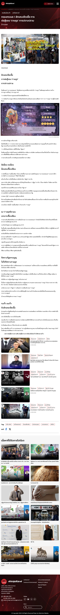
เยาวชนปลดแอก (45, 424)
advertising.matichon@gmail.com (13, 600)
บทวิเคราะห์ (15, 13)
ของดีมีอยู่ (47, 372)
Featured (33, 339)
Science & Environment (30, 582)
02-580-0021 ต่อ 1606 (9, 598)
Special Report (49, 355)
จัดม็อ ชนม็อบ (8, 424)
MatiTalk (40, 355)
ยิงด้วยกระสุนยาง (35, 424)
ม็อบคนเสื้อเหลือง (26, 424)
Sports (40, 587)
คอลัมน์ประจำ (6, 13)
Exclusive (33, 372)
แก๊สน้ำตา (52, 424)
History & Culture (43, 582)
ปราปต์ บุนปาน (51, 374)
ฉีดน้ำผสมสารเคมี (17, 424)
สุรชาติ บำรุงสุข (49, 388)
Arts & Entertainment (44, 580)
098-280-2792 (7, 596)
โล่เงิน (48, 339)
